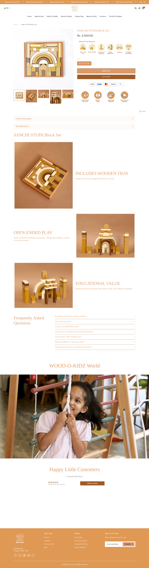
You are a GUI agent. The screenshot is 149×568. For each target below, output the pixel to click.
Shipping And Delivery (81, 544)
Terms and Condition (80, 541)
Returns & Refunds (80, 547)
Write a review (92, 483)
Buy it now (106, 77)
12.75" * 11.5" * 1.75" (84, 63)
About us (47, 537)
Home (15, 24)
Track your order (49, 544)
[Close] (144, 2)
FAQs (45, 547)
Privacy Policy (78, 537)
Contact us (47, 541)
